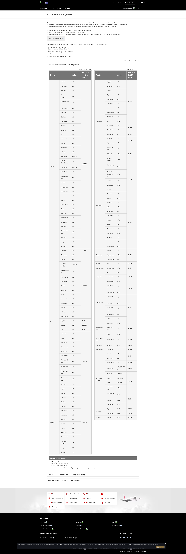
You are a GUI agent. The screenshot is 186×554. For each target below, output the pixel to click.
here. (157, 544)
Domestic (43, 8)
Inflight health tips (71, 537)
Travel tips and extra (49, 534)
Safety (78, 525)
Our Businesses (45, 525)
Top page (43, 522)
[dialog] (91, 546)
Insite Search (129, 3)
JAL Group (44, 518)
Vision (113, 522)
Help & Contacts (141, 8)
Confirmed (160, 547)
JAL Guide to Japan (46, 537)
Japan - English (117, 3)
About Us (79, 522)
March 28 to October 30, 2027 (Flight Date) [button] (64, 480)
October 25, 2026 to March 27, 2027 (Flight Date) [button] (66, 475)
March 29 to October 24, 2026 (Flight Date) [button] (64, 65)
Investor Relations (46, 529)
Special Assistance (127, 8)
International (56, 8)
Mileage (68, 8)
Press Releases (81, 529)
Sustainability (115, 525)
